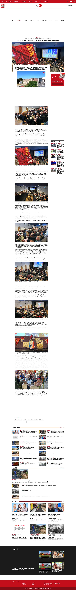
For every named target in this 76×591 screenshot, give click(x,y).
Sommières (46, 1)
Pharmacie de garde (57, 583)
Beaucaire (24, 1)
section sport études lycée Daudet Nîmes (30, 419)
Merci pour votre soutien (47, 588)
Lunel (40, 1)
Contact (27, 588)
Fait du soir (41, 419)
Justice (50, 20)
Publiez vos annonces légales (48, 583)
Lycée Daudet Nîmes (18, 419)
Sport (38, 20)
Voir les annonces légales (47, 584)
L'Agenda (62, 20)
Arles (36, 1)
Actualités (19, 20)
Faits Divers (44, 20)
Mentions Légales (31, 588)
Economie (32, 20)
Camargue (30, 1)
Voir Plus (61, 427)
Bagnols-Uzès (16, 1)
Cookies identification (38, 588)
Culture (56, 20)
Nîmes (3, 1)
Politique (26, 20)
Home (13, 20)
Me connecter (71, 5)
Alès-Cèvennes (9, 1)
